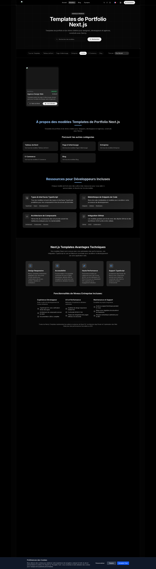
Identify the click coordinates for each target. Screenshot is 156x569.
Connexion (130, 2)
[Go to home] (25, 2)
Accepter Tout (123, 563)
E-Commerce (92, 53)
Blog (101, 53)
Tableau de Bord (48, 53)
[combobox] (121, 53)
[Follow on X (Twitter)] (104, 2)
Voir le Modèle (51, 103)
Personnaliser (100, 563)
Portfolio (83, 53)
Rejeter (111, 563)
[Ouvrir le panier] (120, 2)
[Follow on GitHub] (107, 2)
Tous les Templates (34, 53)
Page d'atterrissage (62, 53)
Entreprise (74, 53)
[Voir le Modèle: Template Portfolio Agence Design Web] (42, 78)
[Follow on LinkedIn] (110, 2)
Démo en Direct (36, 103)
